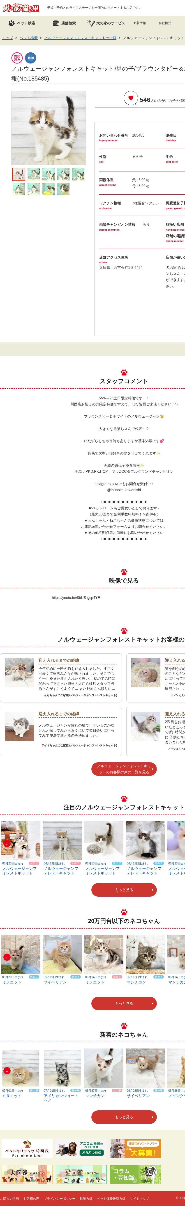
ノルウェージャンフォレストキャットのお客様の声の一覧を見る (124, 769)
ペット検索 (29, 38)
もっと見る (124, 890)
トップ (7, 38)
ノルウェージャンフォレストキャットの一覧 (80, 38)
